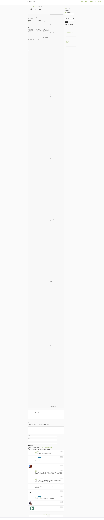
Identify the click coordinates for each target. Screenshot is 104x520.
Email (29, 438)
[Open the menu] (102, 3)
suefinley (37, 451)
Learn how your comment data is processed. (47, 447)
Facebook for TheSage (69, 33)
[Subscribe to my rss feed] (28, 1)
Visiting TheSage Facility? (69, 29)
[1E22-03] (56, 126)
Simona (36, 470)
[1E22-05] (56, 250)
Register (67, 41)
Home (29, 6)
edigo (36, 484)
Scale (39, 22)
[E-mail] (29, 1)
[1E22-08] (56, 375)
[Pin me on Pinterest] (34, 1)
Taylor (36, 457)
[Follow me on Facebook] (32, 1)
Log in (67, 42)
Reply (61, 451)
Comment (29, 425)
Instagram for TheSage (69, 34)
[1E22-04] (56, 188)
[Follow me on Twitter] (30, 1)
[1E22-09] (56, 18)
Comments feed (68, 44)
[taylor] (29, 50)
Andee (37, 507)
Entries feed (67, 43)
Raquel (36, 465)
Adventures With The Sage (47, 518)
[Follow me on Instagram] (33, 1)
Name (29, 435)
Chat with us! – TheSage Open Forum (70, 32)
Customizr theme (60, 518)
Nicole (36, 502)
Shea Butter (29, 22)
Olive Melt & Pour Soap (31, 21)
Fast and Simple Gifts (34, 6)
